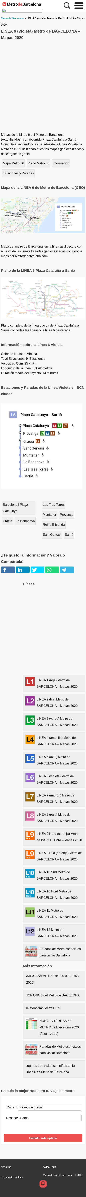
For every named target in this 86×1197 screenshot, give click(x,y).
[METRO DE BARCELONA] (22, 11)
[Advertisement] (43, 87)
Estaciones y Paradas (18, 173)
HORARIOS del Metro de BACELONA (52, 995)
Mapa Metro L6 (13, 163)
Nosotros (6, 1166)
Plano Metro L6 (38, 163)
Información (61, 163)
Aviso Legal (50, 1166)
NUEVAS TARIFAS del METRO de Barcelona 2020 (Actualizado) (59, 1027)
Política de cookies (12, 1177)
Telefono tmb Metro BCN (42, 1008)
